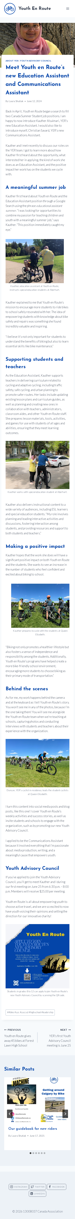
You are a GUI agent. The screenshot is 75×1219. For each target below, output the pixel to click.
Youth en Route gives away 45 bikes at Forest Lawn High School (19, 1037)
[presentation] (37, 1099)
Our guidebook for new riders (32, 1129)
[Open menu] (67, 8)
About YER (12, 60)
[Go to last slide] (10, 1114)
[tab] (30, 1153)
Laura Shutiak (16, 101)
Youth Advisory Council (35, 60)
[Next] (65, 1114)
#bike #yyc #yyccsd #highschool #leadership (30, 1012)
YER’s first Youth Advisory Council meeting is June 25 (59, 1037)
